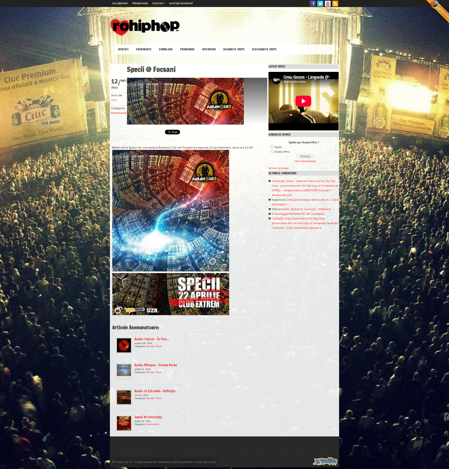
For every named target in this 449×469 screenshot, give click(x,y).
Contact (158, 3)
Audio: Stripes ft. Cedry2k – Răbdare (306, 209)
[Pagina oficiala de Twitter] (320, 6)
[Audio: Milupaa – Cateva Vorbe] (124, 371)
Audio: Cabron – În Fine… (152, 339)
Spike (278, 147)
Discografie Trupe (264, 49)
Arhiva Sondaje (278, 168)
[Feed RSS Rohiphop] (335, 6)
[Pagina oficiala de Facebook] (313, 6)
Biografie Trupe (234, 49)
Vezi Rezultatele (305, 161)
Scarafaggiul (280, 213)
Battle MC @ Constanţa (308, 213)
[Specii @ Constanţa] (124, 423)
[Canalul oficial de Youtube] (328, 6)
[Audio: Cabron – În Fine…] (124, 345)
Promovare (140, 3)
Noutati (123, 49)
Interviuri (209, 49)
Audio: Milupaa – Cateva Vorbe (155, 365)
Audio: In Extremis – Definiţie (154, 391)
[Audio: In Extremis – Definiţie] (124, 397)
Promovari (187, 49)
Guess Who (282, 151)
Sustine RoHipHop (181, 3)
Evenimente (144, 49)
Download (166, 49)
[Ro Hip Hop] (145, 35)
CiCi (114, 100)
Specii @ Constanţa (148, 417)
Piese (159, 346)
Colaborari (120, 3)
